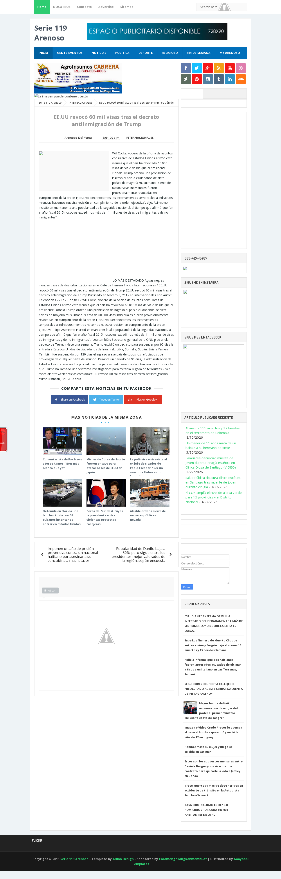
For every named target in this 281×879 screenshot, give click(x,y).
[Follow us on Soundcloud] (241, 79)
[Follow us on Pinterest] (197, 79)
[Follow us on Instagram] (208, 79)
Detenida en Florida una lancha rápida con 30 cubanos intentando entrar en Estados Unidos (62, 517)
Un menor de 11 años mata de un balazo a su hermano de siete (211, 445)
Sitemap (126, 7)
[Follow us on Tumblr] (219, 79)
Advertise (106, 7)
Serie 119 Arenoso (50, 33)
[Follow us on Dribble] (241, 68)
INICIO (43, 53)
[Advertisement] (76, 251)
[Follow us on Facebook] (186, 68)
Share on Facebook (73, 399)
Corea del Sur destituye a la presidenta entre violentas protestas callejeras (105, 517)
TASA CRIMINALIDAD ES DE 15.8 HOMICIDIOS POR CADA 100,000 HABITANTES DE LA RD (206, 810)
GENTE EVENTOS (70, 53)
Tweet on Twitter (109, 399)
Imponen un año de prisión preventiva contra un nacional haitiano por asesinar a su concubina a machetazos (73, 554)
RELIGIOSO (170, 53)
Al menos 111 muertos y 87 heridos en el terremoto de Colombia (213, 430)
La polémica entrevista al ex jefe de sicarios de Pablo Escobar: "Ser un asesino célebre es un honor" (148, 467)
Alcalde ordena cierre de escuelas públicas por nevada (148, 515)
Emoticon (50, 590)
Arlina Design (123, 859)
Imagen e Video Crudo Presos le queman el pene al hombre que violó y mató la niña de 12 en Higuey (213, 732)
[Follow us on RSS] (219, 68)
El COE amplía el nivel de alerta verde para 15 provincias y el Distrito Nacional (214, 497)
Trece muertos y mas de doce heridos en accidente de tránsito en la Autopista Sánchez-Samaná (213, 790)
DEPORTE (146, 53)
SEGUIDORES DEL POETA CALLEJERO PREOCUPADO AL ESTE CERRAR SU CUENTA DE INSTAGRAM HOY (213, 689)
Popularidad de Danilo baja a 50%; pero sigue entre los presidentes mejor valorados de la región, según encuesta (138, 554)
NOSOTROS (61, 7)
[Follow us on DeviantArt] (186, 79)
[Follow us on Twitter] (197, 68)
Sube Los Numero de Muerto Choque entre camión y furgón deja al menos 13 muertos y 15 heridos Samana (212, 645)
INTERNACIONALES (140, 138)
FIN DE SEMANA (199, 53)
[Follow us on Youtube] (230, 68)
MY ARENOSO (230, 53)
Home (42, 7)
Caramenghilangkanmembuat (183, 859)
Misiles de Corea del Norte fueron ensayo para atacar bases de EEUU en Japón (105, 465)
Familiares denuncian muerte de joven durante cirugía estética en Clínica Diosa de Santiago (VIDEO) (211, 462)
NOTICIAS (99, 53)
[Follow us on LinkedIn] (230, 79)
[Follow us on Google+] (208, 68)
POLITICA (122, 53)
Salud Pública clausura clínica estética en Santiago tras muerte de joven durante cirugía (213, 482)
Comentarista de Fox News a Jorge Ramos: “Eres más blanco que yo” (62, 463)
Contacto (84, 7)
